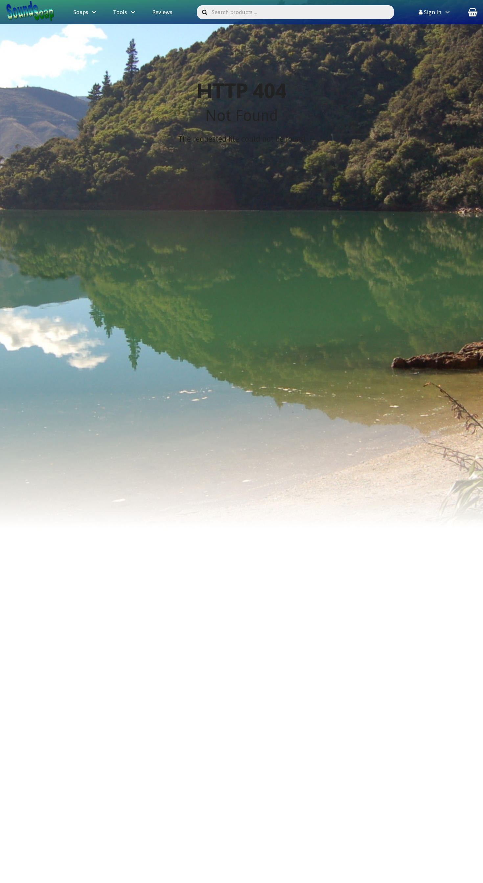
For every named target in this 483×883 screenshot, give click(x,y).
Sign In (432, 12)
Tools (120, 12)
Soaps (80, 12)
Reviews (162, 12)
